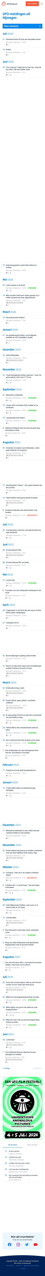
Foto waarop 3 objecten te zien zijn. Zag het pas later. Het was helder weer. (23, 68)
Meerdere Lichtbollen (14, 395)
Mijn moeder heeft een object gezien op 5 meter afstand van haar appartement (22, 296)
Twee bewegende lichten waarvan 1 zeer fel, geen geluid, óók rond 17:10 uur (24, 376)
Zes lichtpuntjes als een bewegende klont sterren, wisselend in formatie (21, 751)
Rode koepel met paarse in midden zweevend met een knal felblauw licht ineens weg (24, 851)
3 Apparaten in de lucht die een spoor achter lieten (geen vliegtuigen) (23, 611)
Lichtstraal (10, 1040)
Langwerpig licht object (15, 418)
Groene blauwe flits (13, 550)
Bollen (8, 50)
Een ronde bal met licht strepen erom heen (23, 740)
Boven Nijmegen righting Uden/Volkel (21, 656)
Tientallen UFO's (12, 623)
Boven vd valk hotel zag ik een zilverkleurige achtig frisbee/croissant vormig (23, 667)
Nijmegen (9, 42)
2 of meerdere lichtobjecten (19, 1169)
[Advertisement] (22, 170)
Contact (23, 1268)
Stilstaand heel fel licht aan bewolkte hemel (23, 39)
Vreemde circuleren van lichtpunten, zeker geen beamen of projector (23, 449)
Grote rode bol (14, 1151)
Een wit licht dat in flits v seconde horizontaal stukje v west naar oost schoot (23, 963)
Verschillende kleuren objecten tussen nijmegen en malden (20, 1053)
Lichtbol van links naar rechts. (19, 1163)
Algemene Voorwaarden (31, 1265)
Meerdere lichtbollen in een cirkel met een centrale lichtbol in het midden (22, 832)
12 (9, 343)
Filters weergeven (11, 26)
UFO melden (10, 1265)
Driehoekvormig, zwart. (15, 688)
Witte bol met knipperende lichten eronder (22, 997)
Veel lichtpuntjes (12, 355)
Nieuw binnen (12, 1145)
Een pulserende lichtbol (15, 317)
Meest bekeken (32, 1145)
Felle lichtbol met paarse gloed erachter (22, 498)
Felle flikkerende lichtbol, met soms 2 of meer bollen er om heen (22, 906)
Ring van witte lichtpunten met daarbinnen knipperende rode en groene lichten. (22, 944)
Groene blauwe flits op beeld (17, 562)
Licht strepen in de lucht (15, 285)
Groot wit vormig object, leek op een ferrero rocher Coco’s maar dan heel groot (23, 983)
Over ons (19, 1265)
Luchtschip (10, 580)
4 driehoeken (11, 918)
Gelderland (17, 42)
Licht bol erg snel (15, 1157)
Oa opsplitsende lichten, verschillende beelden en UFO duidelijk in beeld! (21, 336)
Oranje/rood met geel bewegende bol (21, 770)
